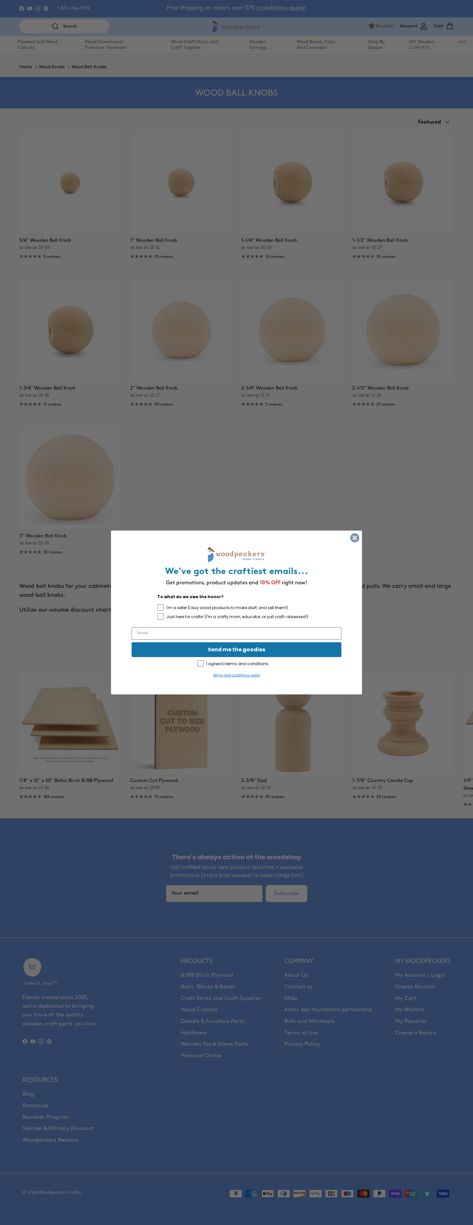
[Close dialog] (355, 538)
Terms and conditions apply (236, 675)
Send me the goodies (236, 649)
